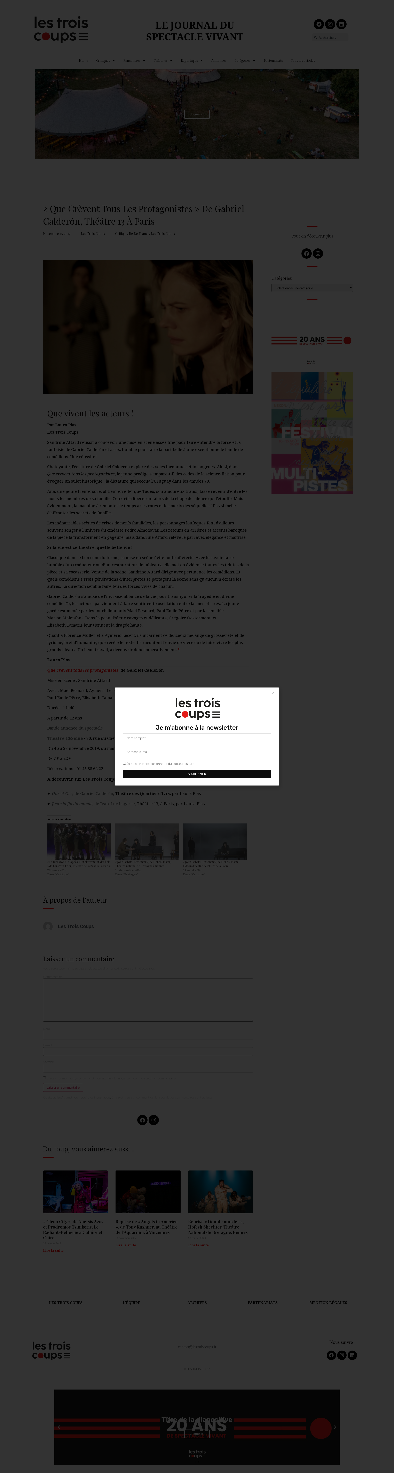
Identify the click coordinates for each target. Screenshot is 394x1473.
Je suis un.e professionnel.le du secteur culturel (160, 764)
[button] (273, 692)
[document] (197, 736)
